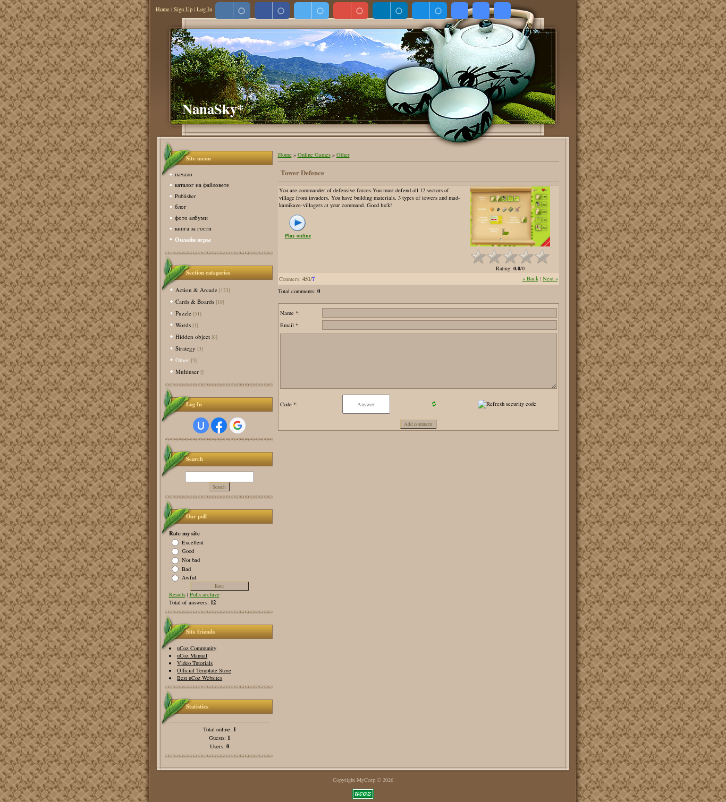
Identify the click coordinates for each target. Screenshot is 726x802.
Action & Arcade (196, 290)
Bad (186, 568)
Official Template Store (204, 670)
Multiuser (187, 372)
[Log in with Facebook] (219, 425)
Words (183, 325)
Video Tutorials (195, 663)
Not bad (191, 560)
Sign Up (183, 9)
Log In (204, 9)
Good (188, 550)
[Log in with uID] (201, 425)
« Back (530, 278)
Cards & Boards (194, 301)
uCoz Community (196, 648)
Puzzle (183, 313)
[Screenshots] (510, 216)
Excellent (193, 541)
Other (182, 360)
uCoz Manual (192, 655)
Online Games (314, 154)
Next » (550, 278)
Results (177, 594)
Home (163, 9)
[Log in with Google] (237, 425)
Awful (189, 577)
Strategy (185, 348)
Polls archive (205, 594)
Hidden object (192, 336)
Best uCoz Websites (199, 677)
